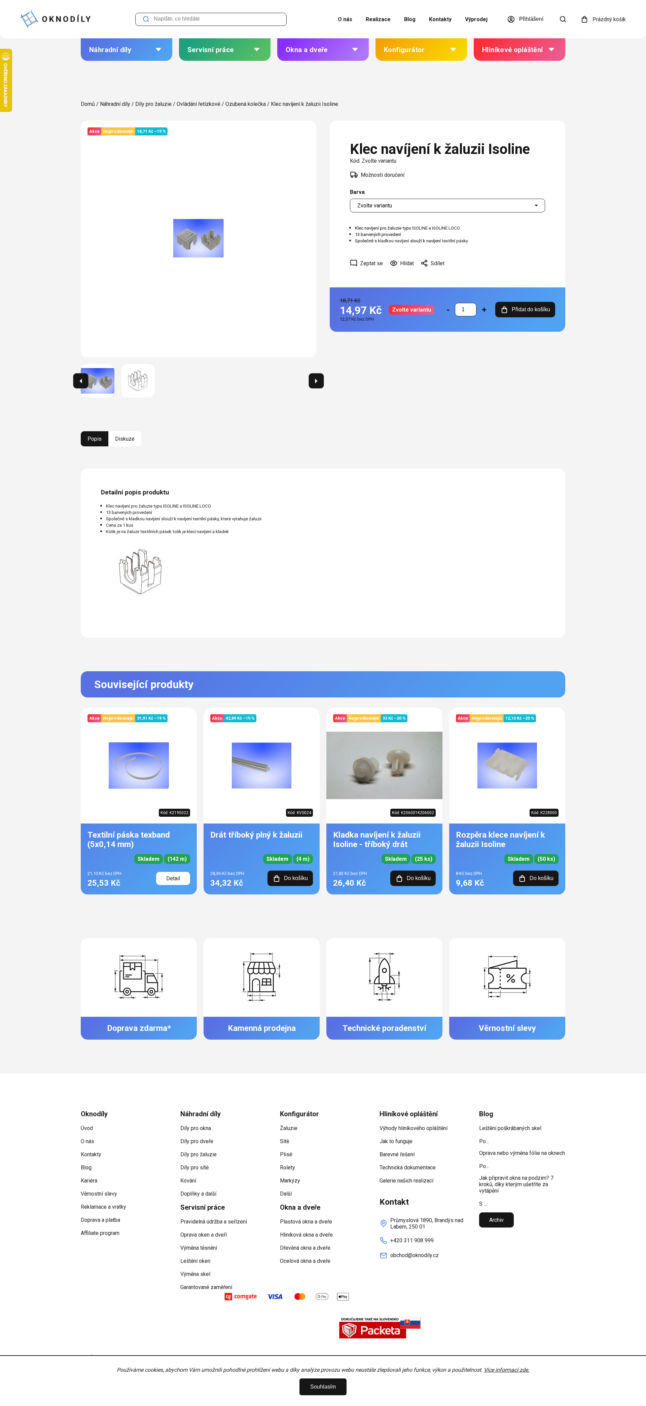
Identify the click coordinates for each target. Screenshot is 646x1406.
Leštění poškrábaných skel (510, 1128)
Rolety (287, 1167)
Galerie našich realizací (406, 1180)
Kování (188, 1180)
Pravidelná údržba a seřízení (213, 1221)
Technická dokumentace (408, 1167)
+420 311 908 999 (412, 1240)
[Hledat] (563, 19)
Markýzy (290, 1180)
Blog (410, 19)
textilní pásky (455, 240)
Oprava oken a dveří (203, 1235)
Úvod (87, 1128)
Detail (173, 878)
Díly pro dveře (196, 1141)
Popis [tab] (94, 439)
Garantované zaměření (206, 1287)
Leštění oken (195, 1261)
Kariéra (89, 1180)
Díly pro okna (195, 1128)
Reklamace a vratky (103, 1207)
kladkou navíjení (393, 240)
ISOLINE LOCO (446, 228)
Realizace (378, 19)
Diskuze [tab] (125, 439)
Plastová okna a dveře (306, 1221)
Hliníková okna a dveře (306, 1235)
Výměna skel (195, 1274)
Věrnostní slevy (99, 1194)
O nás (345, 19)
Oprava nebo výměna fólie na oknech (522, 1153)
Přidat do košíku (531, 309)
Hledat (146, 19)
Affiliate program (100, 1233)
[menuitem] (126, 49)
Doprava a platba (100, 1220)
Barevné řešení (397, 1154)
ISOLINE (420, 228)
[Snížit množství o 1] (448, 310)
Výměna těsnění (198, 1248)
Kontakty (440, 19)
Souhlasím (323, 1387)
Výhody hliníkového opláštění (413, 1128)
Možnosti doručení (382, 175)
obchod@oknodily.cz (414, 1255)
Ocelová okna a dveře (305, 1261)
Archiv (496, 1220)
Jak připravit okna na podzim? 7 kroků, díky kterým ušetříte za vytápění (516, 1184)
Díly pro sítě (194, 1167)
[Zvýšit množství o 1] (484, 310)
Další (286, 1194)
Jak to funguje (396, 1141)
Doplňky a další (198, 1194)
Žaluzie (288, 1128)
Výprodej (476, 19)
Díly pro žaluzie (198, 1154)
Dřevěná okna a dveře (305, 1248)
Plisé (286, 1154)
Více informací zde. (506, 1370)
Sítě (284, 1141)
